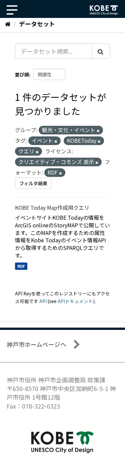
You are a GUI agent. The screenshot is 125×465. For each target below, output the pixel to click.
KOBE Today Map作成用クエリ (52, 207)
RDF (21, 266)
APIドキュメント (75, 301)
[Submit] (101, 51)
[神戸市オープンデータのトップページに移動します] (104, 10)
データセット (37, 23)
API (43, 301)
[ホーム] (8, 23)
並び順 (22, 74)
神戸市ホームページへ (36, 344)
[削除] (98, 130)
